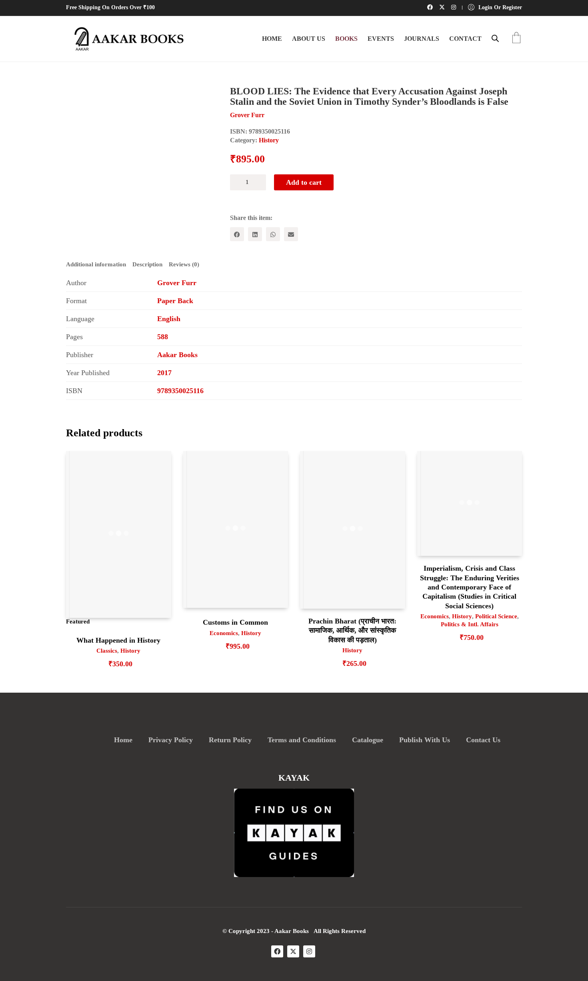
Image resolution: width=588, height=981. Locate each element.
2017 (164, 373)
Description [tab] (147, 264)
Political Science (496, 616)
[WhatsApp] (273, 234)
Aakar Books (177, 355)
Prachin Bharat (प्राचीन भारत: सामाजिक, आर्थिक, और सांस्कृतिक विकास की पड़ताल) (352, 630)
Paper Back (175, 301)
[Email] (291, 234)
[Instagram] (309, 951)
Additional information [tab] (96, 264)
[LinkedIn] (255, 234)
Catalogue (367, 740)
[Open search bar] (495, 38)
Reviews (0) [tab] (184, 264)
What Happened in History (118, 640)
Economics (224, 633)
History (269, 140)
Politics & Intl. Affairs (469, 624)
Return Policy (230, 740)
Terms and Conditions (302, 740)
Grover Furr (176, 283)
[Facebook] (237, 234)
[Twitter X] (293, 951)
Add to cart (304, 182)
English (168, 319)
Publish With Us (424, 740)
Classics (106, 650)
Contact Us (483, 740)
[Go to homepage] (126, 39)
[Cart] (516, 38)
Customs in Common (235, 622)
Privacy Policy (170, 740)
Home (123, 740)
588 (162, 337)
